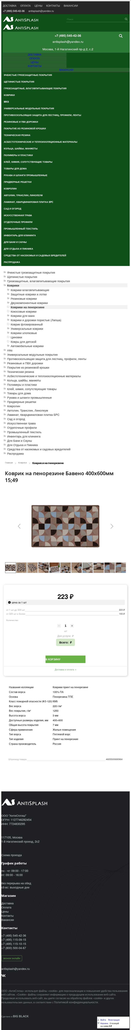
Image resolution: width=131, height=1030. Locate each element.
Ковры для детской (23, 342)
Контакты (7, 915)
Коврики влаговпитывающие (30, 290)
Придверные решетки (21, 402)
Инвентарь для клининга (23, 436)
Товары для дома (19, 393)
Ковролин (13, 406)
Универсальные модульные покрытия (32, 354)
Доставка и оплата (64, 669)
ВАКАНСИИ (71, 5)
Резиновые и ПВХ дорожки (25, 363)
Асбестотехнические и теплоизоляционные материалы (44, 376)
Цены (5, 911)
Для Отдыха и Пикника (22, 445)
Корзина (104, 1023)
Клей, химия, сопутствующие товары (32, 389)
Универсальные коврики (27, 329)
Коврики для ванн (23, 316)
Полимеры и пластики (22, 385)
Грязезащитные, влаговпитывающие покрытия (38, 281)
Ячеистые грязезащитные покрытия (31, 272)
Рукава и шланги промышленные (29, 397)
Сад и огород (16, 419)
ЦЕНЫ (38, 5)
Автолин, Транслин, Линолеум (27, 410)
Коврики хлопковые (24, 333)
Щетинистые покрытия (22, 277)
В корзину (53, 659)
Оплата (6, 907)
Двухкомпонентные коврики (29, 303)
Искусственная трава (21, 423)
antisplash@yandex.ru (41, 11)
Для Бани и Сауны (19, 441)
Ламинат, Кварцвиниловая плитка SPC (33, 415)
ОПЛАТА (25, 5)
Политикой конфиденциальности (76, 1002)
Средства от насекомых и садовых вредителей (38, 449)
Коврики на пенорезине (27, 307)
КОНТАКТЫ (53, 5)
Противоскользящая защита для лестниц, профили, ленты (46, 359)
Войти (103, 1019)
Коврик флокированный (27, 324)
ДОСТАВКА (9, 5)
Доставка (7, 903)
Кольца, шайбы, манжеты (24, 380)
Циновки (16, 337)
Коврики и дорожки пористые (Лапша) (36, 320)
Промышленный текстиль (24, 432)
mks (9, 350)
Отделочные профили (22, 427)
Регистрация (114, 1019)
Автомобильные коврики (27, 346)
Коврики (13, 285)
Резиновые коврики (24, 298)
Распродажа (15, 453)
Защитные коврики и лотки (29, 294)
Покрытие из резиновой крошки (28, 367)
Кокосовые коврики (23, 311)
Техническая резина (20, 372)
